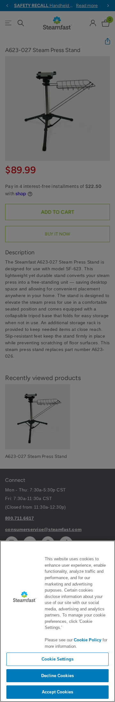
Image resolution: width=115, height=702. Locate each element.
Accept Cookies (57, 692)
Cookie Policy (87, 640)
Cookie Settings (57, 659)
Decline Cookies (57, 675)
